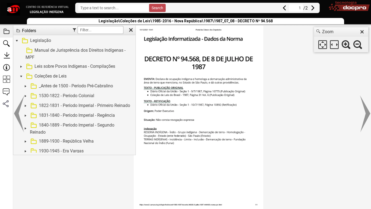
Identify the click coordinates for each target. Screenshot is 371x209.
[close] (362, 32)
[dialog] (341, 39)
